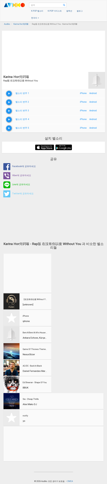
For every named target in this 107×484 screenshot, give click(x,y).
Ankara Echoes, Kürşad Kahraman (35, 337)
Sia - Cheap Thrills (31, 399)
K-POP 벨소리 (37, 11)
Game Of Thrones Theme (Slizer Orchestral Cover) (35, 349)
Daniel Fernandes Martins (35, 371)
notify (25, 416)
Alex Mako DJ (30, 404)
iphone (26, 321)
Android (93, 93)
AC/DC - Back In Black (32, 366)
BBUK (25, 387)
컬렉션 (69, 11)
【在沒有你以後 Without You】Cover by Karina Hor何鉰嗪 (35, 299)
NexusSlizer (29, 354)
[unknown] (28, 304)
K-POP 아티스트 (55, 11)
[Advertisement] (53, 50)
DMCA (70, 481)
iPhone (83, 93)
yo (24, 420)
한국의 (34, 18)
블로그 (80, 11)
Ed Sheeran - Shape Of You (35, 382)
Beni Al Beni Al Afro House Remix (35, 332)
